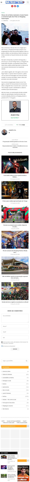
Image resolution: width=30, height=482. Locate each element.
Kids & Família (16, 390)
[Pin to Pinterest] (22, 125)
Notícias (16, 396)
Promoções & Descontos (16, 402)
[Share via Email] (23, 125)
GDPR (3, 421)
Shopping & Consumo (16, 405)
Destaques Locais (16, 380)
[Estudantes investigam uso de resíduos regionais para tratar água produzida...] (15, 434)
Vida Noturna (16, 409)
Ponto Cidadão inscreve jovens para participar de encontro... (12, 457)
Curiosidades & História (16, 377)
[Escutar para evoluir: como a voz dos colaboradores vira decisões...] (25, 443)
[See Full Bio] (18, 118)
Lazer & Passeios (16, 393)
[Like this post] (17, 125)
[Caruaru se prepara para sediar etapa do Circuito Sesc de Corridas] (15, 214)
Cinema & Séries (16, 371)
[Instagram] (15, 6)
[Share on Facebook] (19, 125)
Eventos (16, 384)
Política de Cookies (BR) (8, 422)
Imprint (24, 421)
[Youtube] (12, 6)
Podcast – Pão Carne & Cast (16, 399)
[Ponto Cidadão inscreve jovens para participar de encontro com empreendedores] (4, 457)
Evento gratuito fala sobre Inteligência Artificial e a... (11, 467)
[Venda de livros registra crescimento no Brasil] (15, 291)
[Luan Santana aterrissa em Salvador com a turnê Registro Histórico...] (25, 434)
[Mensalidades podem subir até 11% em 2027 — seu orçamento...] (5, 434)
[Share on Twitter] (20, 125)
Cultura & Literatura (16, 374)
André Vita (5, 20)
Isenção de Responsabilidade (14, 421)
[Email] (18, 6)
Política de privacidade (22, 422)
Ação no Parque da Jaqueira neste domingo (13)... (12, 476)
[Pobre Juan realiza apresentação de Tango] (15, 190)
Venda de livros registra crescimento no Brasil (15, 302)
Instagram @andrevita (8, 426)
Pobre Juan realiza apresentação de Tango (15, 201)
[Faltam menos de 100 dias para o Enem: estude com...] (25, 453)
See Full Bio (14, 118)
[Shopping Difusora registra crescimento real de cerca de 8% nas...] (5, 443)
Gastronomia (16, 387)
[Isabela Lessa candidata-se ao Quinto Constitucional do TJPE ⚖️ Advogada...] (15, 443)
